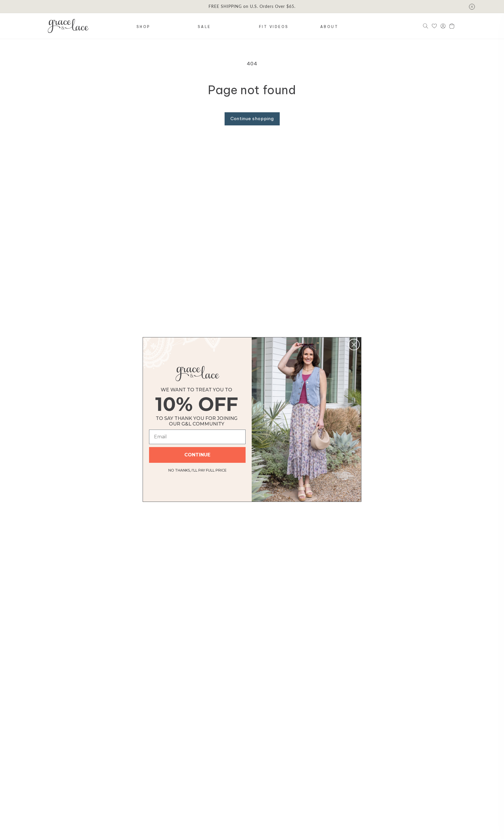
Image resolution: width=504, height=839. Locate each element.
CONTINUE (197, 455)
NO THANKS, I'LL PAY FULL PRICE (197, 469)
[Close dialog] (354, 344)
